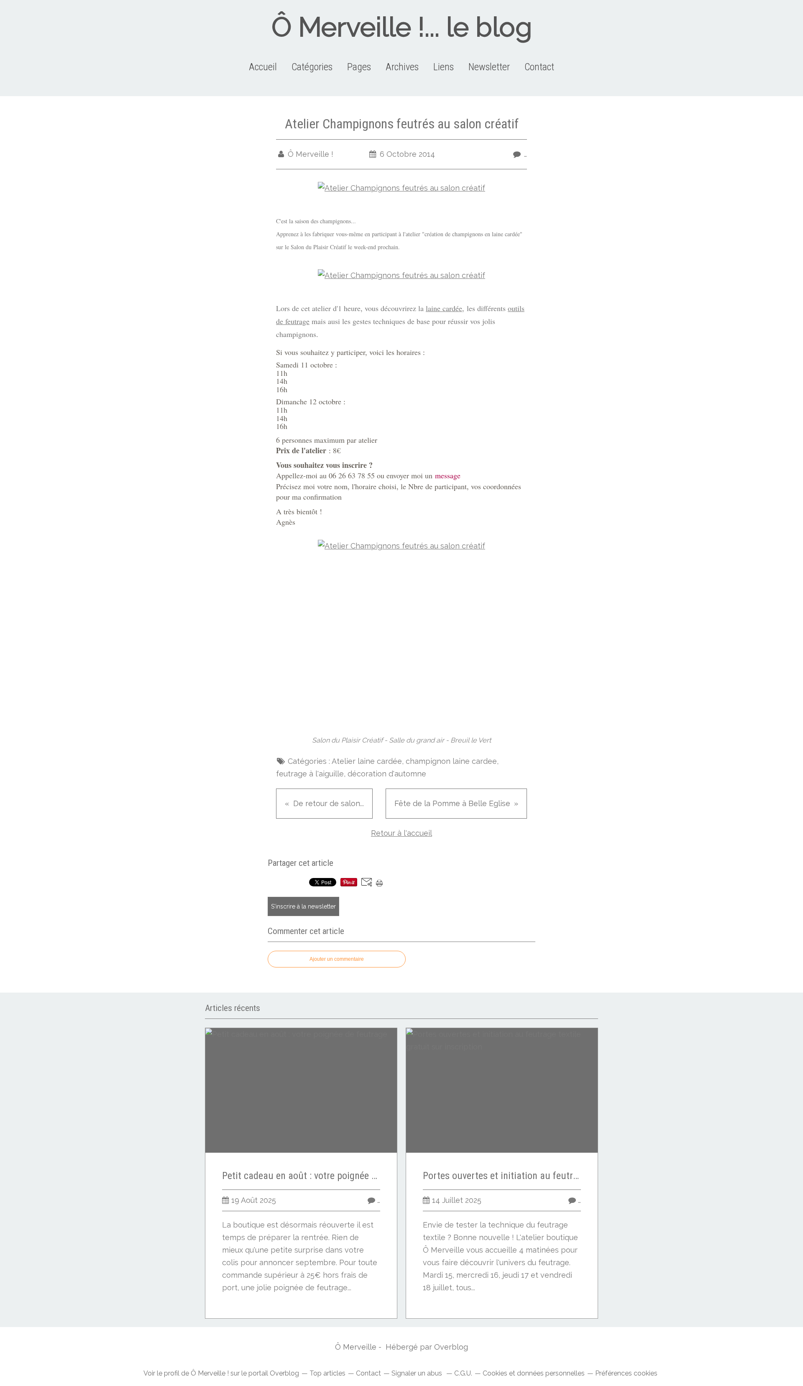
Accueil (263, 67)
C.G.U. (463, 1373)
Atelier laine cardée (367, 761)
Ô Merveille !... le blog (401, 27)
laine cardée (444, 308)
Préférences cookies (626, 1373)
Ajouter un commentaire (336, 959)
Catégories (312, 67)
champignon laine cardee (451, 761)
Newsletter (489, 67)
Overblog (451, 1347)
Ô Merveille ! (210, 1373)
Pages (359, 67)
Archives (402, 67)
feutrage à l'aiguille (310, 773)
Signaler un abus (417, 1373)
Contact (539, 67)
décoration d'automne (387, 773)
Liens (443, 67)
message (447, 475)
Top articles (327, 1373)
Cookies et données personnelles (534, 1373)
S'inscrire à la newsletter (303, 906)
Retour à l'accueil (401, 833)
